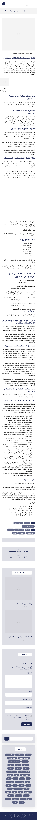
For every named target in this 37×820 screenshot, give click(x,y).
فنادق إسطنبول (18, 523)
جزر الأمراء (10, 782)
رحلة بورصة (27, 792)
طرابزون (18, 795)
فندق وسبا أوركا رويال (25, 506)
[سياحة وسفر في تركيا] (27, 4)
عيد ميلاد (10, 795)
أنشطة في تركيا (12, 758)
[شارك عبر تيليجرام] (10, 540)
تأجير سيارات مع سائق (13, 383)
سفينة (8, 792)
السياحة (10, 768)
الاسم (30, 691)
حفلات (8, 785)
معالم (15, 802)
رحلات (26, 788)
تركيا (9, 778)
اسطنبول (22, 533)
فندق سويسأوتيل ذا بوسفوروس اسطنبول (20, 508)
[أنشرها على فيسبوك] (26, 540)
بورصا (22, 778)
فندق (29, 799)
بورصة (15, 778)
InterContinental (19, 529)
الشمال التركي (25, 775)
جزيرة (28, 785)
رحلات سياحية (18, 788)
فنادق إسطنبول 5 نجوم (28, 526)
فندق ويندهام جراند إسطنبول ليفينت (21, 514)
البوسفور (18, 768)
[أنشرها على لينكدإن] (16, 540)
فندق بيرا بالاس (20, 510)
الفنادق (27, 523)
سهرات (26, 795)
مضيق (21, 802)
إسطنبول (25, 761)
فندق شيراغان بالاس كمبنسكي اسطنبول (20, 512)
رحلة (10, 788)
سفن (14, 792)
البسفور (26, 768)
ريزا (20, 792)
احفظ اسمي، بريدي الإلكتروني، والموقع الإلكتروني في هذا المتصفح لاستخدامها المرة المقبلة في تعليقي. (18, 717)
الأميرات (11, 765)
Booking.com (10, 233)
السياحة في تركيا (11, 771)
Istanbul (10, 529)
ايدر (28, 778)
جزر (28, 782)
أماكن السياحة (10, 754)
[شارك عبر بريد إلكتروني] (7, 540)
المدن (16, 775)
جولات (21, 785)
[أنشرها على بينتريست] (20, 540)
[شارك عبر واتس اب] (13, 540)
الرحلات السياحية (26, 606)
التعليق (29, 672)
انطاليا (9, 775)
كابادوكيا (16, 799)
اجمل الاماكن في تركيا (14, 761)
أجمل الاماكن (19, 754)
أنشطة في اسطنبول (23, 758)
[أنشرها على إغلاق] (23, 540)
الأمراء (18, 765)
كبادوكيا (8, 799)
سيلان (14, 533)
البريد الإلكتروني (27, 699)
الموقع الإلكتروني (27, 707)
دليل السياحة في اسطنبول (17, 381)
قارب (23, 799)
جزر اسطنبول (20, 782)
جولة (15, 785)
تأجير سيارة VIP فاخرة (28, 385)
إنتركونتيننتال (30, 533)
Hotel (27, 529)
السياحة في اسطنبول (24, 771)
